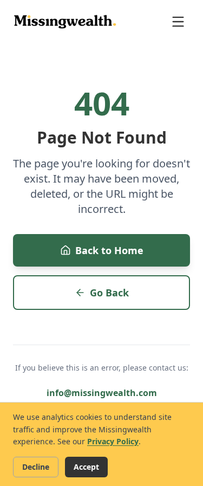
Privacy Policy (113, 441)
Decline (35, 467)
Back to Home (109, 250)
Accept (86, 467)
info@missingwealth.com (102, 393)
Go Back (109, 292)
